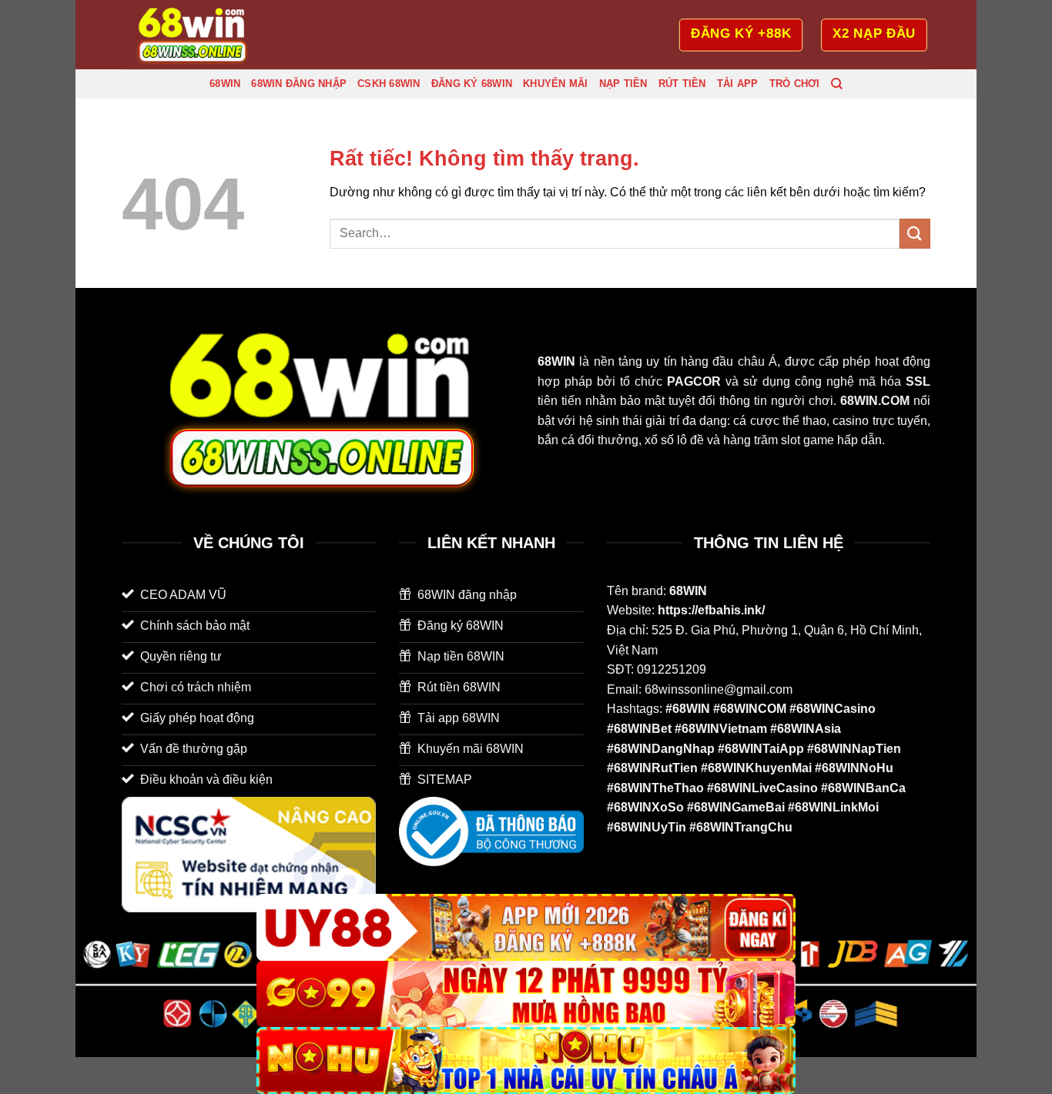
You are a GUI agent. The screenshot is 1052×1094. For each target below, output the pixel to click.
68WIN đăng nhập (299, 83)
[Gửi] (915, 234)
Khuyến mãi (555, 83)
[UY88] (526, 927)
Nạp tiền (623, 83)
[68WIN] (199, 34)
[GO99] (526, 994)
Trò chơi (794, 83)
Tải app (738, 83)
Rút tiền (682, 83)
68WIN (224, 83)
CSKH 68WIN (388, 83)
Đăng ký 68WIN (471, 83)
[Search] (837, 84)
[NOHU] (526, 1060)
